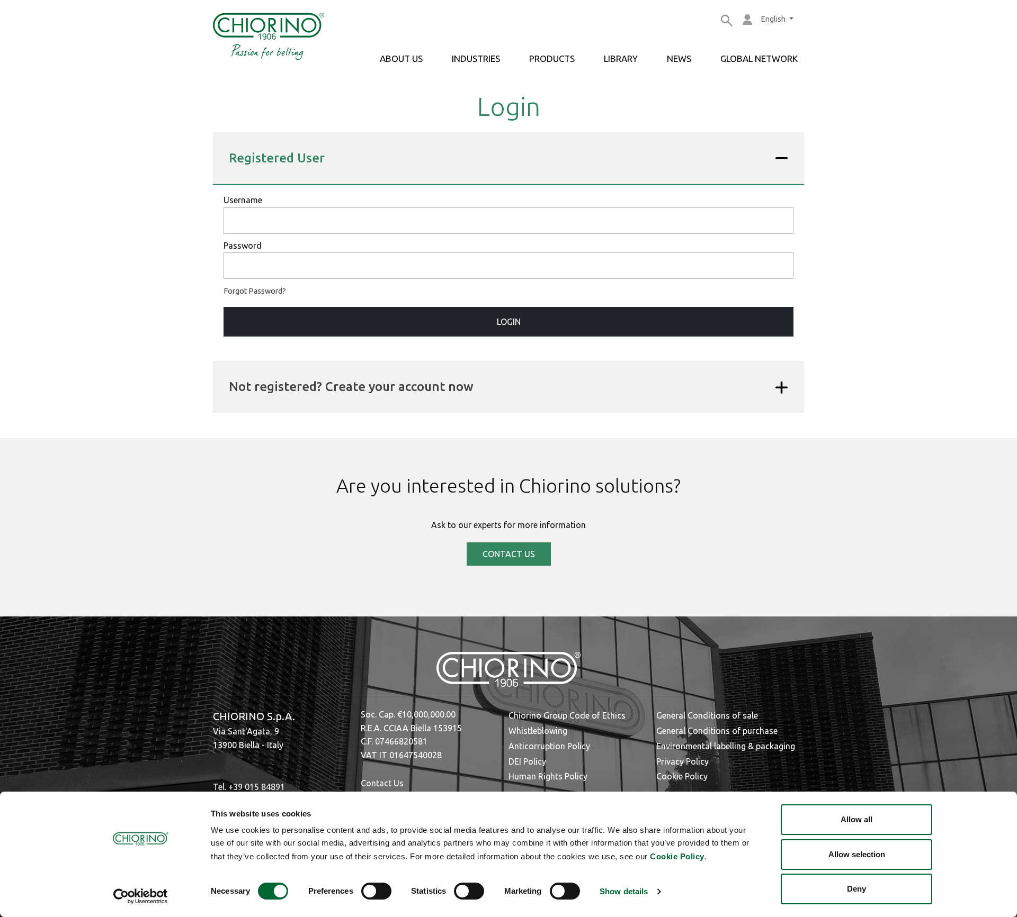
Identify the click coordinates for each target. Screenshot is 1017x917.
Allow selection (856, 854)
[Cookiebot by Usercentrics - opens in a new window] (140, 896)
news (679, 58)
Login (509, 321)
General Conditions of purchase (717, 731)
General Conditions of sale (707, 715)
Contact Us (382, 783)
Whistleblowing (537, 731)
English (774, 19)
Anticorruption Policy (549, 746)
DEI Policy (527, 761)
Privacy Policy (682, 761)
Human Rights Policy (547, 776)
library (621, 58)
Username (243, 200)
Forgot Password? (255, 291)
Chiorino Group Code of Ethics (567, 715)
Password (243, 245)
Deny (856, 888)
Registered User (277, 158)
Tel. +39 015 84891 (249, 787)
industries (476, 58)
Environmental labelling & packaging (725, 746)
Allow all (856, 819)
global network (759, 58)
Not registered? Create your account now (351, 386)
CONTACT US (509, 554)
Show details (624, 891)
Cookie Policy (677, 856)
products (552, 58)
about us (401, 58)
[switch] (376, 891)
